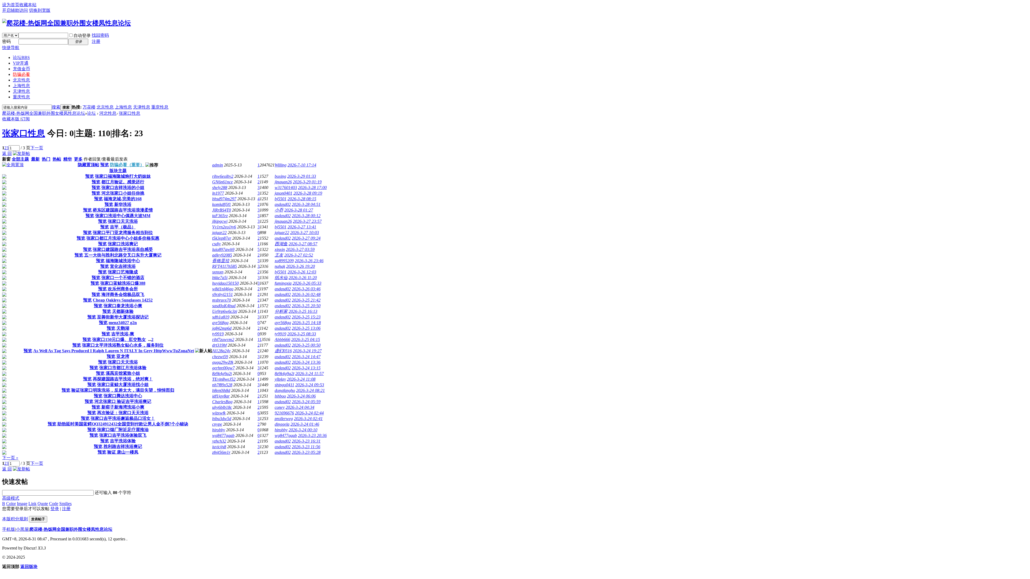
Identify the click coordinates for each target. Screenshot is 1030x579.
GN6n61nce (222, 182)
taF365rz (220, 215)
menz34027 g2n (123, 322)
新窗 (6, 159)
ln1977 (218, 193)
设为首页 (10, 4)
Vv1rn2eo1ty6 (224, 227)
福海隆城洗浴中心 (123, 260)
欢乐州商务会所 (123, 289)
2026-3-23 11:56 (306, 446)
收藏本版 (11, 119)
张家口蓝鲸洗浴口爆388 (122, 283)
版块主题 (118, 170)
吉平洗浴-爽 (122, 334)
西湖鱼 (281, 244)
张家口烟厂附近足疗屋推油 (123, 429)
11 (260, 339)
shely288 (219, 187)
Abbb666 (282, 339)
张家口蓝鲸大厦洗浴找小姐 (123, 384)
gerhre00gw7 (223, 368)
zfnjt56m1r (221, 452)
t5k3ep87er (221, 238)
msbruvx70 (221, 300)
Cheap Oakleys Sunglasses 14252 (123, 300)
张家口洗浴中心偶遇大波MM (122, 215)
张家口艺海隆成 (123, 272)
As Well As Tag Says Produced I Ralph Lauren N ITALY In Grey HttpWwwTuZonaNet (113, 350)
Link (32, 503)
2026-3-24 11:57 (309, 373)
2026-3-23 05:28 (306, 452)
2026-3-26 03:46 (306, 289)
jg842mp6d (221, 328)
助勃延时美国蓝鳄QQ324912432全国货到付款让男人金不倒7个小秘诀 (122, 424)
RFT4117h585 (224, 266)
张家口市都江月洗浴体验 (122, 367)
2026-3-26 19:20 (300, 266)
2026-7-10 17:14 (302, 165)
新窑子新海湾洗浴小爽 (122, 407)
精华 (67, 159)
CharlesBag (222, 401)
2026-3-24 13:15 (306, 368)
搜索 (56, 107)
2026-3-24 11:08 (301, 379)
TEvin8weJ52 (224, 379)
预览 (104, 164)
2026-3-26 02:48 (306, 294)
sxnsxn (217, 272)
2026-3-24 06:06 (301, 396)
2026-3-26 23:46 (309, 260)
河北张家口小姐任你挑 (122, 193)
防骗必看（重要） (127, 164)
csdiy (216, 244)
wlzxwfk (219, 413)
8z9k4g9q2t (222, 373)
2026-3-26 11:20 (303, 277)
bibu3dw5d (221, 418)
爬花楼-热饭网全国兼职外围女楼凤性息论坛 (43, 113)
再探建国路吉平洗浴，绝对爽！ (123, 379)
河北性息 (107, 113)
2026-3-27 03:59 (300, 249)
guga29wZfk (222, 362)
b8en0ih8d (221, 390)
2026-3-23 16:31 (306, 441)
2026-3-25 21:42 (306, 300)
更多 (78, 159)
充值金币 (21, 68)
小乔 (279, 210)
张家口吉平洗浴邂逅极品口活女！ (123, 418)
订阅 (25, 119)
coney (280, 407)
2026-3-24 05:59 (306, 401)
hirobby (218, 430)
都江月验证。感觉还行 (122, 182)
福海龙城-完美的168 (123, 198)
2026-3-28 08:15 (302, 198)
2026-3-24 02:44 (309, 413)
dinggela (282, 424)
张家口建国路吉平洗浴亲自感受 (123, 249)
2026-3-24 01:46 (304, 424)
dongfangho (285, 390)
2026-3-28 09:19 (307, 193)
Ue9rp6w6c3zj (224, 311)
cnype (217, 424)
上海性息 (21, 85)
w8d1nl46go (222, 289)
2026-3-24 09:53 (309, 385)
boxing (280, 176)
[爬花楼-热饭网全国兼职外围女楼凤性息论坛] (66, 23)
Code (53, 503)
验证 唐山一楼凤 (122, 452)
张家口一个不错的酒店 (122, 277)
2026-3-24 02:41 (308, 418)
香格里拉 (220, 260)
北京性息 (21, 80)
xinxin (280, 249)
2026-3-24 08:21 (310, 390)
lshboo (280, 396)
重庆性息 (21, 97)
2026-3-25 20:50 (306, 305)
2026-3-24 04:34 (300, 407)
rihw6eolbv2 (222, 176)
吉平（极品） (123, 227)
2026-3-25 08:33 (301, 334)
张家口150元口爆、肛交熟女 (119, 339)
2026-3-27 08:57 (303, 244)
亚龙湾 (122, 356)
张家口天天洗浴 (123, 221)
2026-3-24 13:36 (306, 362)
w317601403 (286, 187)
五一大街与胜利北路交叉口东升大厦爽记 (122, 255)
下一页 (36, 148)
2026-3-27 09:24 (306, 238)
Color (11, 503)
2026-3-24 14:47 (306, 356)
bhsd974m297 (224, 198)
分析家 (281, 311)
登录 (54, 508)
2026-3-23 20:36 (312, 435)
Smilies (65, 503)
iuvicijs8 (219, 446)
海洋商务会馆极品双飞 (122, 294)
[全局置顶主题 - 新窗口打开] (13, 164)
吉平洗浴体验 (123, 441)
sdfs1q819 (220, 317)
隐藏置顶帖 (88, 164)
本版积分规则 (15, 519)
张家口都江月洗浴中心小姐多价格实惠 (122, 238)
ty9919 (218, 334)
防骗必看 (21, 74)
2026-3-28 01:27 (298, 210)
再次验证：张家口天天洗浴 (123, 412)
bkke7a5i (219, 277)
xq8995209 (284, 260)
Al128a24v (221, 350)
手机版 (8, 529)
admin (217, 165)
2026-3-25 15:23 (306, 317)
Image (22, 503)
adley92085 (222, 255)
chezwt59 (220, 356)
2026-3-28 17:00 (312, 187)
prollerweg (284, 418)
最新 (35, 159)
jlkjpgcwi (219, 221)
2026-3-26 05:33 (307, 283)
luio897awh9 (223, 249)
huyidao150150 (225, 283)
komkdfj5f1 (221, 204)
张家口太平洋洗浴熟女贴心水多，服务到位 (123, 345)
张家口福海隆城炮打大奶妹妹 (123, 176)
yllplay (280, 379)
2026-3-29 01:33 (301, 176)
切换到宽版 (39, 10)
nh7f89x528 (222, 385)
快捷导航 (10, 47)
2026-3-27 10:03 (304, 232)
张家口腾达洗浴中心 (123, 396)
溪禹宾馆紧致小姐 (123, 373)
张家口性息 (129, 113)
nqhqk (280, 266)
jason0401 (283, 193)
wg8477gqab (223, 435)
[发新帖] (21, 153)
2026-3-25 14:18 (306, 322)
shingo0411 (284, 385)
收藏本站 (27, 4)
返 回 (7, 153)
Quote (43, 503)
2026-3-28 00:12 (306, 215)
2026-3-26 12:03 (302, 272)
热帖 (57, 159)
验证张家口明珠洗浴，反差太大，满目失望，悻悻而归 (122, 390)
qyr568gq (220, 322)
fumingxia (283, 283)
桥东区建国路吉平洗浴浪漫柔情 (123, 210)
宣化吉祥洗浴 (123, 266)
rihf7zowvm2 (223, 339)
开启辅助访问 (15, 10)
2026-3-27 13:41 (302, 227)
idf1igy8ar (221, 396)
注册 (96, 41)
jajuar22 (219, 232)
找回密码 (100, 35)
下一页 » (10, 457)
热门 (46, 159)
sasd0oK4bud (224, 305)
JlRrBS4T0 (221, 210)
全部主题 (20, 159)
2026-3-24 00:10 (303, 430)
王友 (279, 255)
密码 (6, 41)
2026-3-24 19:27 (307, 350)
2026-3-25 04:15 (305, 339)
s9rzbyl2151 (222, 294)
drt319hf (219, 345)
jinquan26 (283, 182)
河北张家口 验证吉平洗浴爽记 (122, 401)
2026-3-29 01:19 (307, 182)
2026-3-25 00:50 (306, 345)
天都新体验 (123, 311)
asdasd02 (283, 204)
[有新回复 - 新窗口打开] (4, 177)
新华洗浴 (122, 204)
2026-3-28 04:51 (306, 204)
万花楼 (89, 107)
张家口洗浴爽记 (123, 244)
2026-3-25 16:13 (303, 311)
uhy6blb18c (222, 407)
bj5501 (280, 198)
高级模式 (10, 498)
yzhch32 (219, 441)
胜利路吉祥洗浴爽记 (123, 446)
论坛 (21, 57)
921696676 (284, 413)
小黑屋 (22, 529)
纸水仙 (281, 277)
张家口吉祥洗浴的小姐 (122, 187)
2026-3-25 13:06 (306, 328)
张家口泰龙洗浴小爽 (123, 305)
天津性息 (21, 91)
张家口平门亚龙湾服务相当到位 (123, 232)
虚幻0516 (283, 350)
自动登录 (82, 35)
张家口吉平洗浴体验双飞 (122, 435)
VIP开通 (20, 63)
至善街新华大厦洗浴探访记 (123, 317)
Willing (280, 165)
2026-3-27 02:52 (298, 255)
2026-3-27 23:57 (307, 221)
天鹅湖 (122, 328)
